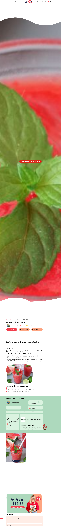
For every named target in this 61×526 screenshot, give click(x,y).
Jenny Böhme (17, 325)
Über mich (34, 1)
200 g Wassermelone (13, 422)
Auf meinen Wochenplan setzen (36, 329)
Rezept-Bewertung (10, 520)
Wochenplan (17, 1)
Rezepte (12, 1)
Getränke (15, 319)
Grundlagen (22, 1)
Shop (46, 1)
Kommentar (9, 525)
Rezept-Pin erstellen (16, 435)
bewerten (15, 411)
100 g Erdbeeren (11, 423)
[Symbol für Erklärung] (35, 408)
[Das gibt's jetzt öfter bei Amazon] (24, 512)
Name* (8, 522)
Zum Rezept (11, 329)
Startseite (7, 319)
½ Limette (10, 425)
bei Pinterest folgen (16, 460)
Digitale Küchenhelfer (40, 1)
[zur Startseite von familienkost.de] (28, 1)
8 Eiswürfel (10, 427)
